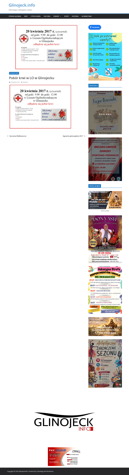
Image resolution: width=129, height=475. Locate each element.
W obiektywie (87, 16)
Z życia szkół (36, 16)
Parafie (56, 16)
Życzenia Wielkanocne (17, 136)
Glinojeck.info (22, 5)
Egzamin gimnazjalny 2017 (73, 136)
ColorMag (40, 471)
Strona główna (15, 16)
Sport (66, 16)
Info (26, 16)
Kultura (47, 16)
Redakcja (25, 82)
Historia (75, 16)
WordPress (49, 471)
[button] (60, 16)
